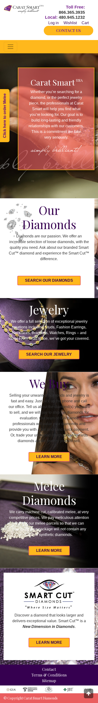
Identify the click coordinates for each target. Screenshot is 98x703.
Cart (85, 23)
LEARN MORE (49, 457)
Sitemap (49, 680)
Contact (49, 669)
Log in (53, 23)
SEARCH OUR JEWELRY (49, 354)
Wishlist (70, 23)
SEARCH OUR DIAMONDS (49, 280)
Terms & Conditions (49, 674)
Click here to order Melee (5, 115)
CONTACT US (68, 30)
